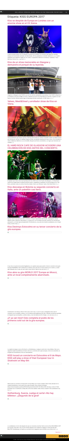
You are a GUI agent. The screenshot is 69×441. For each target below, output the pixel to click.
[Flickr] (67, 436)
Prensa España (49, 12)
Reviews (33, 12)
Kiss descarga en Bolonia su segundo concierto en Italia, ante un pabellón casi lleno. (33, 188)
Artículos (20, 12)
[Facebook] (60, 436)
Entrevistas (27, 12)
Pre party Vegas (58, 12)
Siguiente (58, 432)
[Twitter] (62, 436)
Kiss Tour (42, 12)
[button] (66, 12)
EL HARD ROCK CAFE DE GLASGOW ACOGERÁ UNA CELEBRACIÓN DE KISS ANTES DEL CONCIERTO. (34, 146)
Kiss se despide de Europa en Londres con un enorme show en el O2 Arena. (31, 21)
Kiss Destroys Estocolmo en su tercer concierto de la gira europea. (34, 228)
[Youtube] (65, 436)
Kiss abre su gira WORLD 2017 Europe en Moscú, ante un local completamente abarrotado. (32, 273)
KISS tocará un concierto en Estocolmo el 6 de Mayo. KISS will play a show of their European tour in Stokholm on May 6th (34, 358)
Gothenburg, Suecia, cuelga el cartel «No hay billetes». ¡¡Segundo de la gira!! (31, 394)
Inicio (16, 12)
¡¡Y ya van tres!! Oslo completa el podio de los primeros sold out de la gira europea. (31, 319)
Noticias (38, 12)
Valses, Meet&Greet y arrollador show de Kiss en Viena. (32, 102)
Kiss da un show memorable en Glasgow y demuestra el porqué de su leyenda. (29, 63)
